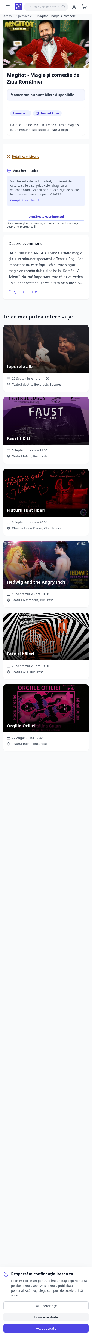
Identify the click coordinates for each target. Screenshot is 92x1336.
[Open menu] (7, 7)
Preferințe (48, 1305)
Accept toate (46, 1328)
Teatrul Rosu (50, 113)
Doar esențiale (46, 1317)
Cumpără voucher (23, 200)
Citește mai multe (23, 291)
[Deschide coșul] (84, 7)
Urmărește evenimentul (46, 217)
